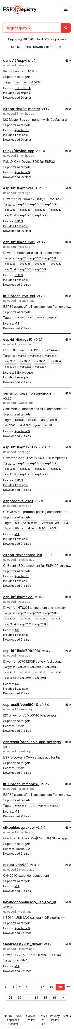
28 (10, 997)
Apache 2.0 (22, 130)
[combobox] (32, 28)
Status (67, 1016)
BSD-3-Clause (24, 372)
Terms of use (43, 1019)
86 (54, 997)
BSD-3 (19, 221)
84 (36, 997)
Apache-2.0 (22, 172)
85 (45, 997)
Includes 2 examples (16, 92)
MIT (17, 323)
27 (69, 987)
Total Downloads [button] (37, 46)
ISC (17, 630)
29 (19, 997)
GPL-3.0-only (23, 88)
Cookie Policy (31, 1018)
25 (51, 987)
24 (42, 987)
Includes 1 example (15, 135)
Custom (19, 726)
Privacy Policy (55, 1018)
